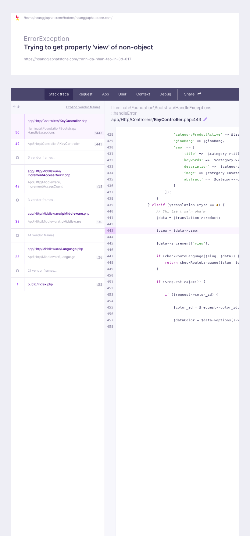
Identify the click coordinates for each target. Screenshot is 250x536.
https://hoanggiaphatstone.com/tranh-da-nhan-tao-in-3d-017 (77, 59)
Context (143, 94)
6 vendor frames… (41, 157)
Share (189, 94)
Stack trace (59, 94)
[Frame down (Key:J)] (18, 107)
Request (85, 94)
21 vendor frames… (42, 271)
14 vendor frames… (42, 235)
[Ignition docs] (19, 18)
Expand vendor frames (83, 107)
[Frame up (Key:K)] (14, 107)
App (105, 94)
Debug (165, 94)
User (122, 94)
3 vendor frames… (41, 200)
